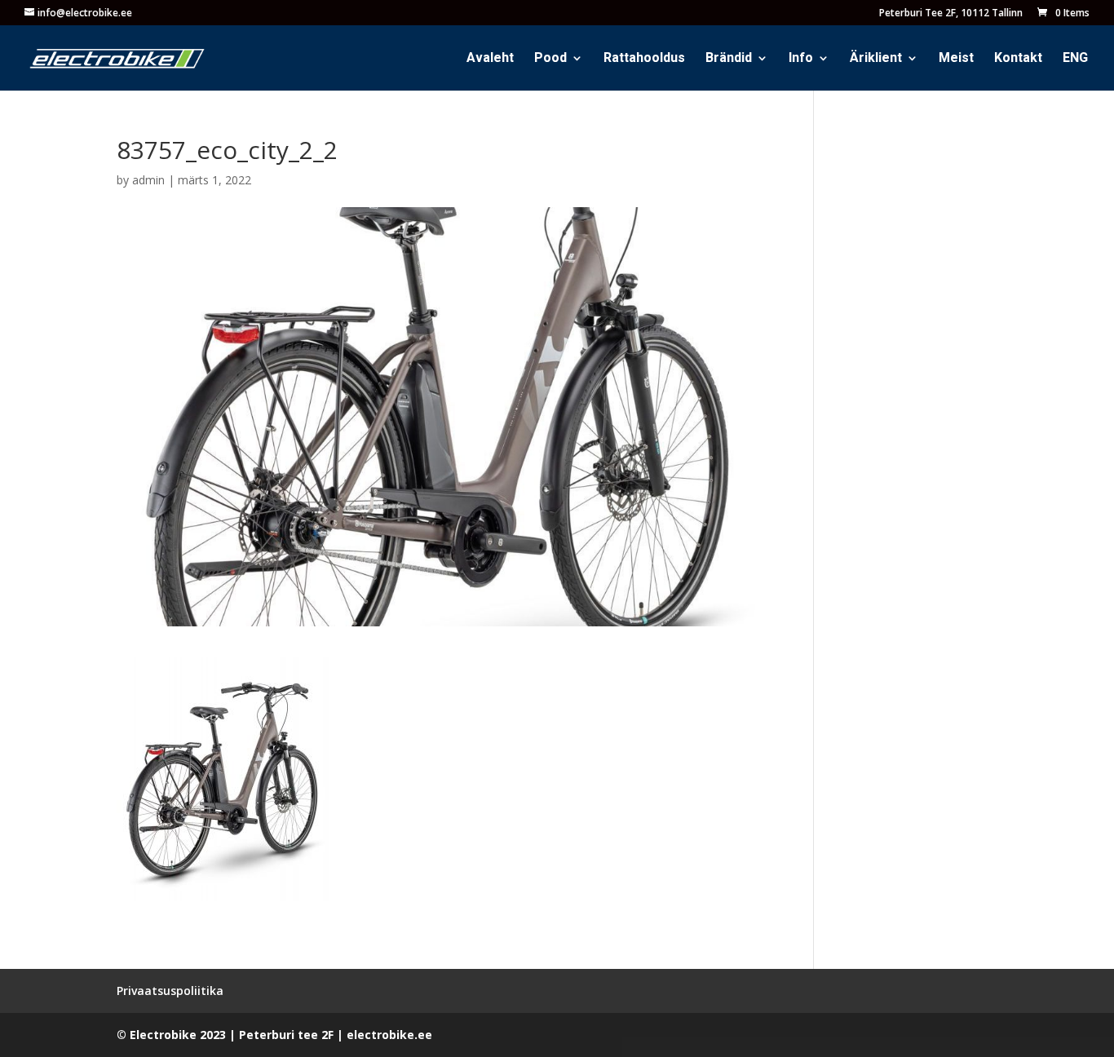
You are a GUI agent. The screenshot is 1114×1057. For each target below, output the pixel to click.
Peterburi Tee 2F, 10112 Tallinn (951, 14)
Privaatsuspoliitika (170, 990)
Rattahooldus (644, 60)
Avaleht (490, 60)
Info (801, 60)
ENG (1075, 60)
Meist (956, 60)
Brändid (728, 60)
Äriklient (876, 60)
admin (148, 180)
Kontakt (1018, 60)
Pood (550, 60)
